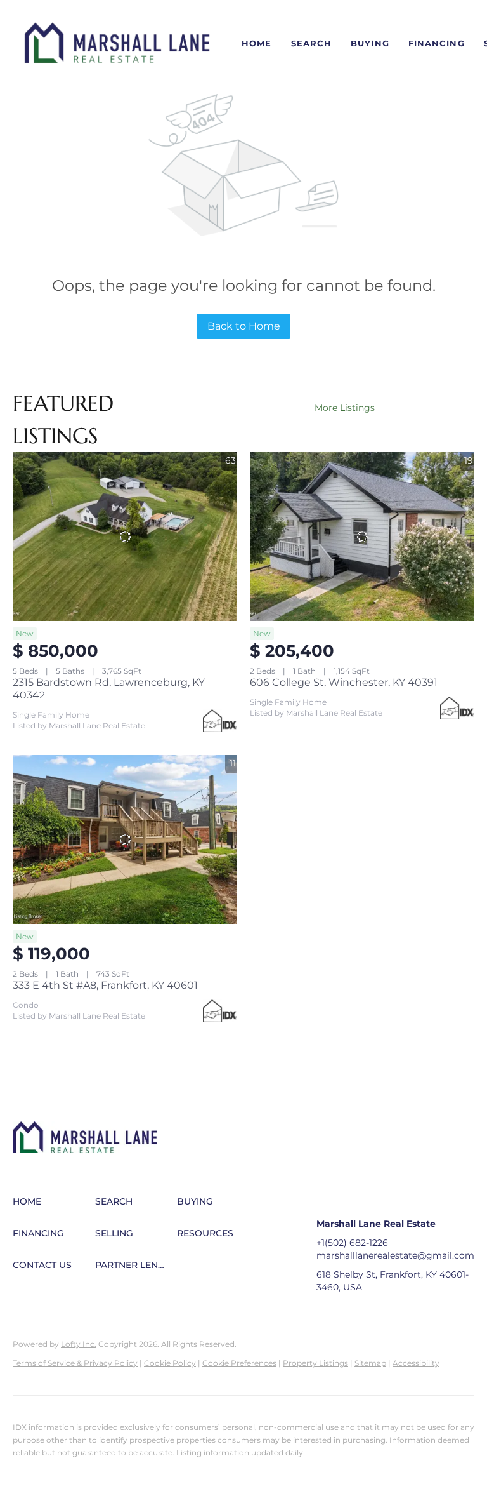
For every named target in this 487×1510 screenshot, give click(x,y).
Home (256, 43)
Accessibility (416, 1363)
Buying (370, 43)
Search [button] (311, 43)
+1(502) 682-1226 (352, 1242)
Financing (436, 43)
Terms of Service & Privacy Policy (75, 1363)
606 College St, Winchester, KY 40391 (344, 682)
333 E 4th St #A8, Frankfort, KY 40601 (105, 985)
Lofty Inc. (78, 1344)
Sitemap (370, 1363)
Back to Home (243, 326)
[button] (117, 44)
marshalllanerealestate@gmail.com (395, 1255)
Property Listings (315, 1363)
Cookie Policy (170, 1363)
